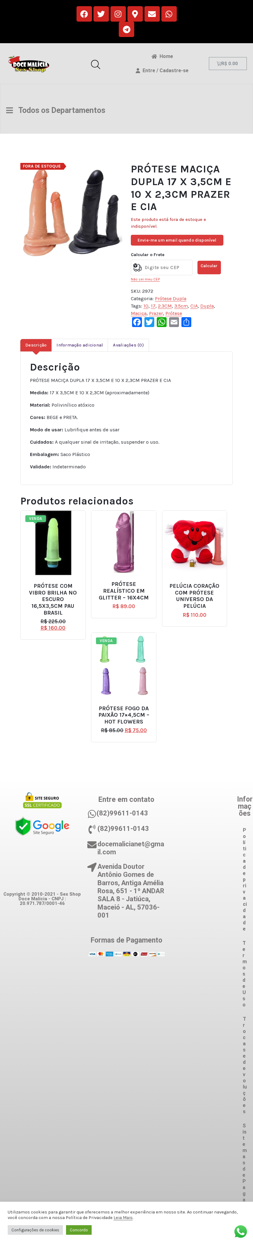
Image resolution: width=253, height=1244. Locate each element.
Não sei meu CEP (145, 279)
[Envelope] (152, 14)
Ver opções (126, 705)
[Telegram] (126, 29)
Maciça (139, 313)
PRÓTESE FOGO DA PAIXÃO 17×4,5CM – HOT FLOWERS (123, 715)
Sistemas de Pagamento (245, 1178)
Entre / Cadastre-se (164, 70)
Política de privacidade (245, 879)
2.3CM (165, 306)
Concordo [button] (79, 1230)
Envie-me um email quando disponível (177, 240)
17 (153, 306)
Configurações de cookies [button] (35, 1230)
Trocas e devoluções (245, 1065)
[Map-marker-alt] (135, 14)
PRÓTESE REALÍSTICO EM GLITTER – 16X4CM (124, 591)
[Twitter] (101, 14)
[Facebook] (84, 14)
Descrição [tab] (36, 345)
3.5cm (181, 306)
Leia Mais (123, 1217)
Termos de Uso (245, 974)
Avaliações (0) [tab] (128, 345)
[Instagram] (118, 14)
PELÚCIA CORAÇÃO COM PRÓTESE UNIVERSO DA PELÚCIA (194, 596)
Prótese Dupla (170, 298)
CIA (194, 306)
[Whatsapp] (169, 14)
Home (165, 56)
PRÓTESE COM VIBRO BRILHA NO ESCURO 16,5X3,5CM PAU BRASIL (53, 599)
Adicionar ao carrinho (57, 583)
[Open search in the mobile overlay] (95, 64)
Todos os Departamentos (59, 110)
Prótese (173, 313)
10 (145, 306)
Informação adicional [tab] (79, 345)
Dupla (207, 306)
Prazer (156, 313)
